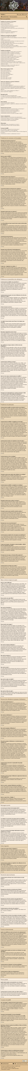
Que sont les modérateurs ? (6, 83)
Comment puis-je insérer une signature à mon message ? (11, 53)
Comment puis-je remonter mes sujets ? (8, 66)
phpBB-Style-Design (15, 1068)
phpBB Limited (5, 1005)
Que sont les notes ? (4, 76)
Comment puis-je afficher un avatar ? (7, 44)
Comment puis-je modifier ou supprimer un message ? (10, 52)
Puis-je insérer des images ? (6, 73)
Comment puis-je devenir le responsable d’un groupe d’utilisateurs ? (12, 87)
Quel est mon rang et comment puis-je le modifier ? (9, 45)
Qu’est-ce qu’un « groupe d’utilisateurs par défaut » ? (10, 90)
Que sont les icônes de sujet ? (6, 78)
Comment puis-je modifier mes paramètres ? (8, 36)
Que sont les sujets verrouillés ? (6, 77)
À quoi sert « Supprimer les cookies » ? (7, 32)
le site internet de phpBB (15, 340)
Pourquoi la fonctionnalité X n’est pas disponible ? (9, 130)
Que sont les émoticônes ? (5, 72)
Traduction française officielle (6, 1067)
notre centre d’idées (20, 1018)
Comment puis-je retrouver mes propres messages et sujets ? (11, 113)
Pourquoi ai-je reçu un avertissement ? (7, 60)
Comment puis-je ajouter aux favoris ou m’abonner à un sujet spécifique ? (13, 118)
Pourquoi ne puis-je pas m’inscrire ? (7, 24)
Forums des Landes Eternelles (14, 9)
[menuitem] (3, 14)
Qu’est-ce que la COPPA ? (5, 23)
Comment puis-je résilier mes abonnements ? (9, 120)
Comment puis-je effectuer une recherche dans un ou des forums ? (12, 108)
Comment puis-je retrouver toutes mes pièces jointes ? (10, 125)
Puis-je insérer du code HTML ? (6, 71)
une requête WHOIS (13, 1032)
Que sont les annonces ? (5, 75)
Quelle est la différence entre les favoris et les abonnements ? (11, 117)
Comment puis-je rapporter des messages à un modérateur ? (11, 61)
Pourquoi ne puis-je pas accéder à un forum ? (9, 58)
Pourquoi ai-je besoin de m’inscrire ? (7, 22)
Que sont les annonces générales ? (7, 74)
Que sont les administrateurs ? (6, 82)
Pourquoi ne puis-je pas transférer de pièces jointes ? (10, 59)
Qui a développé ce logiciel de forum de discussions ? (10, 129)
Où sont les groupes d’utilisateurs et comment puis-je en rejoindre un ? (13, 86)
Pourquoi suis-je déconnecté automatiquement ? (9, 31)
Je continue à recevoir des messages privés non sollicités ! (11, 96)
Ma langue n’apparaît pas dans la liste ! (7, 42)
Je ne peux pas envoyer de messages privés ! (9, 95)
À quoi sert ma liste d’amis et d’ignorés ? (8, 102)
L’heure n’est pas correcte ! (5, 39)
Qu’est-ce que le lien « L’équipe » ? (7, 91)
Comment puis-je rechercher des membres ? (8, 112)
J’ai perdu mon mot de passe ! (6, 30)
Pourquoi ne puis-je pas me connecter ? (8, 27)
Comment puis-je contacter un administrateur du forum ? (10, 133)
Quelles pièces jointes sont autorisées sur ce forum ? (10, 124)
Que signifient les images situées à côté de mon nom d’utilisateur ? (12, 43)
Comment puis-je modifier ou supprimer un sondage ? (10, 57)
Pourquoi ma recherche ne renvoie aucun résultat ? (10, 109)
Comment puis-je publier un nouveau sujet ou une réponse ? (11, 51)
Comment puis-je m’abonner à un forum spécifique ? (10, 119)
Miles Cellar (13, 1067)
